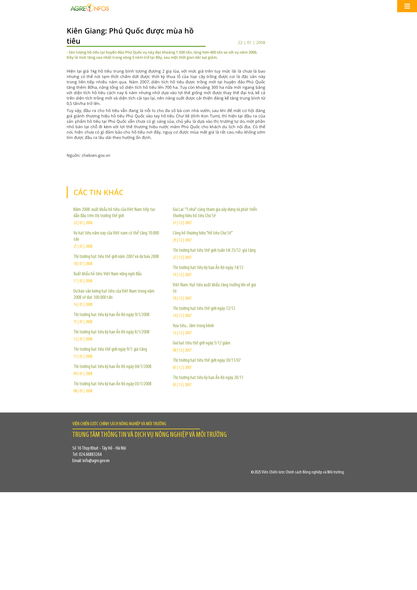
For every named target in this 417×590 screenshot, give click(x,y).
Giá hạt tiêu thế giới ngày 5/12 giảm (201, 343)
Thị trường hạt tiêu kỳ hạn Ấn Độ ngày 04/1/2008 (112, 366)
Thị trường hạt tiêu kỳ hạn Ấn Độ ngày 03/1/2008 (112, 384)
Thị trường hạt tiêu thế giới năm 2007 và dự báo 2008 (116, 256)
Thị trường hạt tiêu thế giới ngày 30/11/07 (207, 360)
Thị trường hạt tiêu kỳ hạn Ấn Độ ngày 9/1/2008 (111, 315)
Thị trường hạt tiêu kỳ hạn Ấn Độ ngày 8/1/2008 (111, 332)
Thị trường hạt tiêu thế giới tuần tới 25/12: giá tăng (214, 250)
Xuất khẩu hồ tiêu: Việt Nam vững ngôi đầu (107, 274)
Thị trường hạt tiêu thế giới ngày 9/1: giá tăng (110, 349)
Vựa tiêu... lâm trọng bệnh (193, 326)
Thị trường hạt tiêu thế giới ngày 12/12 (204, 308)
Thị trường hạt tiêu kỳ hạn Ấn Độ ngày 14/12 (208, 267)
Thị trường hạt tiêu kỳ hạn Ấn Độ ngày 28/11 (208, 377)
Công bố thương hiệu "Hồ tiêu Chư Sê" (203, 233)
